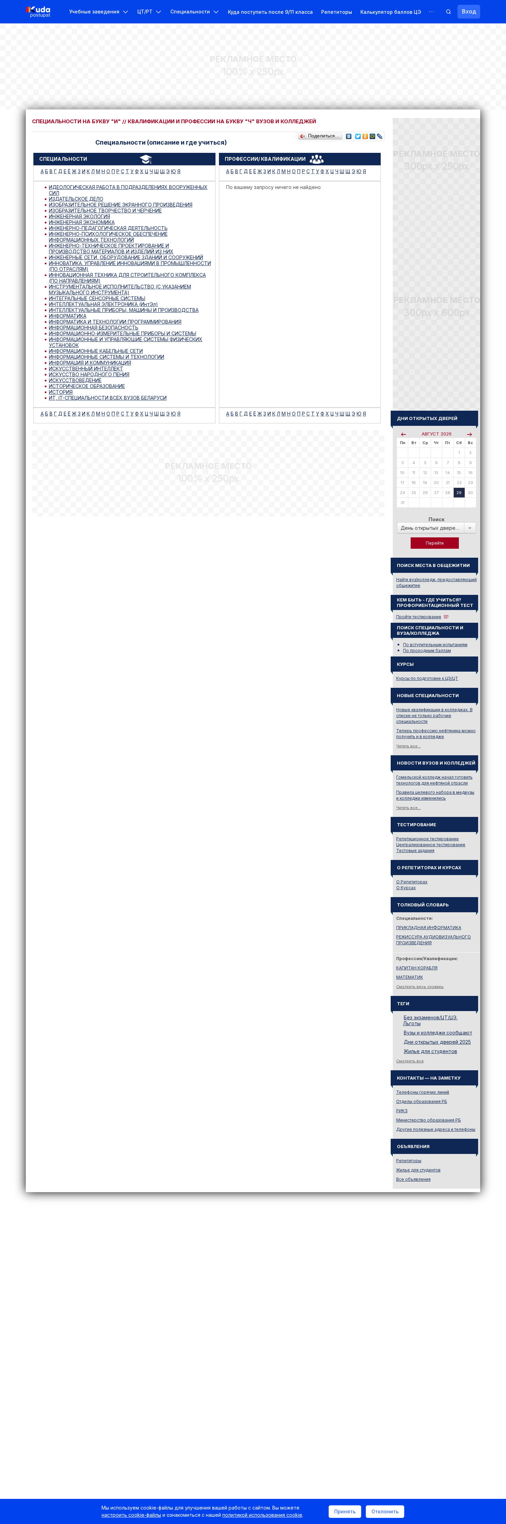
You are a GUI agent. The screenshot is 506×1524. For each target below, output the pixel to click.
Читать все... (408, 746)
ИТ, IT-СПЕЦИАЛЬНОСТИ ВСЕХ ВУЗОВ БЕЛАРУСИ (108, 398)
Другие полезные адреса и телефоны (435, 1129)
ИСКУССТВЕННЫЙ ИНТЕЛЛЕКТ (86, 368)
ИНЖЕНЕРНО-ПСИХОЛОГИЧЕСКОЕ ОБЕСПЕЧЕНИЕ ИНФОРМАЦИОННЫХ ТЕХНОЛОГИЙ (108, 237)
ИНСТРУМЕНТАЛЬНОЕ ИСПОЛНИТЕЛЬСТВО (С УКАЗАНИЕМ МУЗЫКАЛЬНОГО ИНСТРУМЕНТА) (120, 289)
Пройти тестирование (418, 616)
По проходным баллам (427, 650)
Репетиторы (336, 12)
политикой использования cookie (262, 1515)
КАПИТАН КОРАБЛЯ (417, 967)
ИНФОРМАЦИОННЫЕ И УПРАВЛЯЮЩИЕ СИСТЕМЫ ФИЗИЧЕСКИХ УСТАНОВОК (125, 342)
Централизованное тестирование (430, 844)
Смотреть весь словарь (420, 986)
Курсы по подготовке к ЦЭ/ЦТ (427, 678)
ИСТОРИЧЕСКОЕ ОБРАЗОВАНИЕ (87, 386)
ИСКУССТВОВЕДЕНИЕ (75, 380)
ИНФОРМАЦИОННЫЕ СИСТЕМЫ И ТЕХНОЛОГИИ (106, 357)
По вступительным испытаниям (435, 644)
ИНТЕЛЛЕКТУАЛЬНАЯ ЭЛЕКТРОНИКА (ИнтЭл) (103, 304)
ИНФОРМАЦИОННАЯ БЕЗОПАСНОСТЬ (93, 327)
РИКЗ (402, 1110)
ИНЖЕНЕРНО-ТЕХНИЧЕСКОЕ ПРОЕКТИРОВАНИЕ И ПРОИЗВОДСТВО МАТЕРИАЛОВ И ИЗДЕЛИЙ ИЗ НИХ (111, 248)
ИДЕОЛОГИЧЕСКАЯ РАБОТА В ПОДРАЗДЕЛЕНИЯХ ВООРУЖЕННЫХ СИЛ (128, 190)
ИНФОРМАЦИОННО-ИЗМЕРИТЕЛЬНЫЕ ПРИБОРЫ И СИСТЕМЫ (122, 333)
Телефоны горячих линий (422, 1092)
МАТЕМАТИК (409, 977)
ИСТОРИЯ (61, 392)
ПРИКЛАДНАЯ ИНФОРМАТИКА (428, 927)
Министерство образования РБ (428, 1120)
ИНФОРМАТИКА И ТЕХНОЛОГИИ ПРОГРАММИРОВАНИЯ (115, 322)
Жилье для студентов (430, 1051)
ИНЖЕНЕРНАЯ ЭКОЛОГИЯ (79, 216)
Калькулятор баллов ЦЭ (390, 12)
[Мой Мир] (372, 134)
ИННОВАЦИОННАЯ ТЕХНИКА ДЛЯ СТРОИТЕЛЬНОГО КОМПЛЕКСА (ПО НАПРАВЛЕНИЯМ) (127, 278)
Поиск (436, 519)
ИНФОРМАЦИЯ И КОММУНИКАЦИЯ (90, 363)
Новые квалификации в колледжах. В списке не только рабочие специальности (434, 715)
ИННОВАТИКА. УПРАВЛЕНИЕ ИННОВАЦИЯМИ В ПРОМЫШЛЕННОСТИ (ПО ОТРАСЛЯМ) (130, 266)
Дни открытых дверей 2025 (437, 1042)
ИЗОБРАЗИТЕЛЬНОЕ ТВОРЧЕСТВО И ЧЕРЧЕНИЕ (105, 210)
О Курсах (406, 887)
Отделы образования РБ (421, 1101)
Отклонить (385, 1511)
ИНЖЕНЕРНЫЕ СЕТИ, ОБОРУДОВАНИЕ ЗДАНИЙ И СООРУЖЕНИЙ (126, 257)
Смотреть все (410, 1061)
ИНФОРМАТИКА (67, 316)
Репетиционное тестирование (427, 838)
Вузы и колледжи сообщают (438, 1033)
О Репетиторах (412, 881)
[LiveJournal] (379, 134)
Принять (345, 1511)
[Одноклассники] (365, 134)
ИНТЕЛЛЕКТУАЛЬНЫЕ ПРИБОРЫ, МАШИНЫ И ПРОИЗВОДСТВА (124, 310)
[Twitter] (358, 134)
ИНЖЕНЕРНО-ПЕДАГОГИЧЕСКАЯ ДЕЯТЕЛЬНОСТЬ (108, 228)
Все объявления (413, 1179)
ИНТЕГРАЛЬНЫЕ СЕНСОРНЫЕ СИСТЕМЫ (97, 298)
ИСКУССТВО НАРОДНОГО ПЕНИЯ (89, 374)
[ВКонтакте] (348, 134)
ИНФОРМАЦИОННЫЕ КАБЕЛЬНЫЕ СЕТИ (96, 351)
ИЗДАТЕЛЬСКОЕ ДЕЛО (76, 199)
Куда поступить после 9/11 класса (270, 12)
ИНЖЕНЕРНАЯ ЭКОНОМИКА (82, 222)
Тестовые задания (415, 850)
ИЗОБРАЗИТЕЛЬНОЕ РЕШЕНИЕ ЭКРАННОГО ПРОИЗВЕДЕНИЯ (120, 205)
